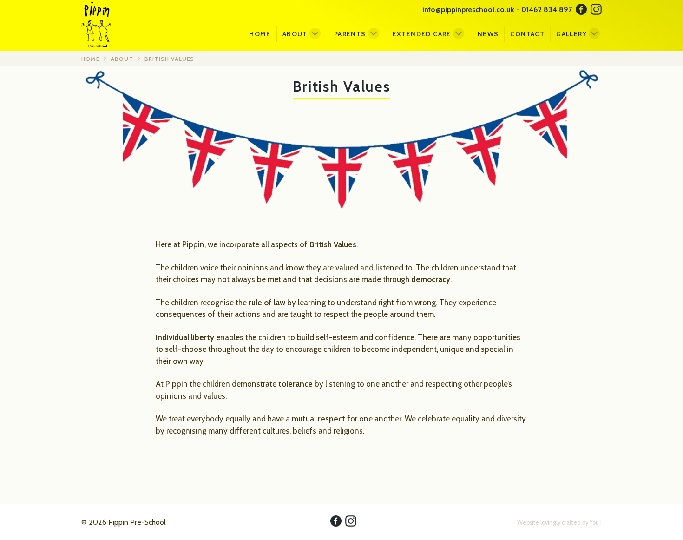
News (488, 34)
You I (596, 522)
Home (260, 34)
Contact (527, 34)
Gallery (571, 34)
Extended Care (422, 34)
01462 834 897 (546, 9)
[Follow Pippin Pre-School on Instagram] (596, 10)
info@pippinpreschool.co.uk (468, 9)
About (295, 34)
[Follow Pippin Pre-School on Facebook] (581, 10)
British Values (169, 58)
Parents (350, 34)
